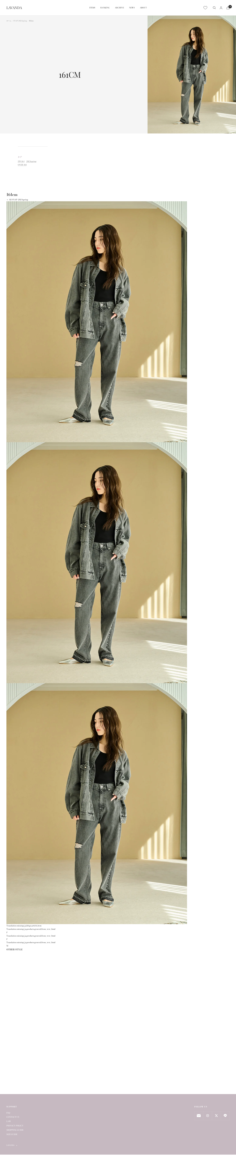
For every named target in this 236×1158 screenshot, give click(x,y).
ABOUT (143, 7)
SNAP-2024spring (20, 21)
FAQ (8, 1112)
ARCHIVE (119, 7)
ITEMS (92, 7)
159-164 (21, 161)
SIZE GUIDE (11, 1134)
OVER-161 (22, 164)
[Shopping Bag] (228, 7)
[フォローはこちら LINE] (225, 1115)
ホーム (8, 21)
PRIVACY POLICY (14, 1125)
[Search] (214, 7)
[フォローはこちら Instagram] (207, 1115)
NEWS (132, 7)
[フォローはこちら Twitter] (216, 1115)
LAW (8, 1121)
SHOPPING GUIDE (14, 1129)
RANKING (105, 7)
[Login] (221, 7)
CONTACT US (12, 1116)
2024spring (31, 161)
